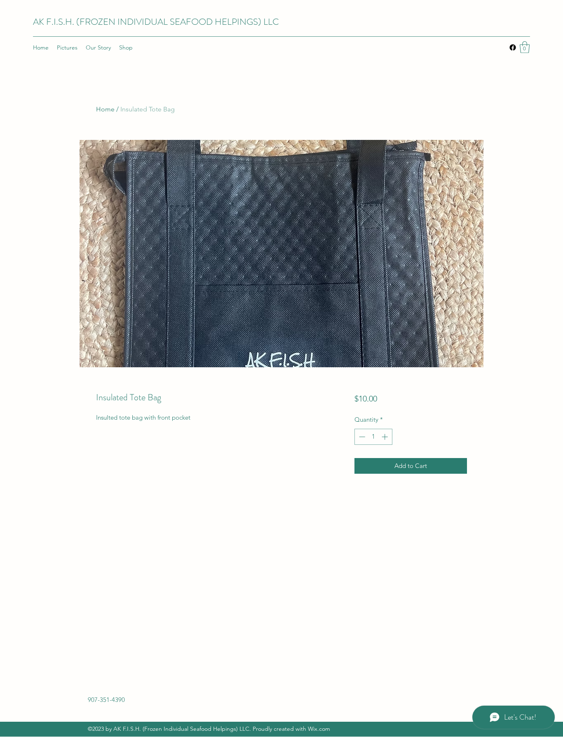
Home (105, 109)
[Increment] (385, 436)
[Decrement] (361, 436)
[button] (525, 47)
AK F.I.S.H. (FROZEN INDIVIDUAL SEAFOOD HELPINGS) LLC (156, 21)
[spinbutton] (373, 436)
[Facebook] (513, 47)
